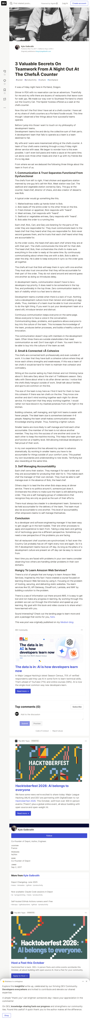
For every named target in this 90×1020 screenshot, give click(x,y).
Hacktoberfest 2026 (25, 801)
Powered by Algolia (48, 3)
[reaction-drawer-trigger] (5, 72)
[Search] (11, 3)
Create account (79, 3)
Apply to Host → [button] (20, 976)
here (52, 617)
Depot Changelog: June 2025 (27, 883)
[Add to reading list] (4, 91)
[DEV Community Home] (4, 3)
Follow (49, 835)
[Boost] (4, 99)
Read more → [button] (23, 691)
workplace (53, 80)
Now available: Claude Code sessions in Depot (32, 893)
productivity (31, 80)
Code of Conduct (42, 731)
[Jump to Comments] (4, 81)
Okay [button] (6, 1015)
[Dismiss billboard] (86, 981)
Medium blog (66, 622)
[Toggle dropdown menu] (82, 630)
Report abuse (57, 731)
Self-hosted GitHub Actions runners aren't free (32, 902)
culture (42, 80)
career (19, 80)
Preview (37, 723)
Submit (25, 723)
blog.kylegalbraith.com (43, 51)
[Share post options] (4, 107)
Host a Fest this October (27, 963)
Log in (65, 3)
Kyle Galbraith (27, 46)
